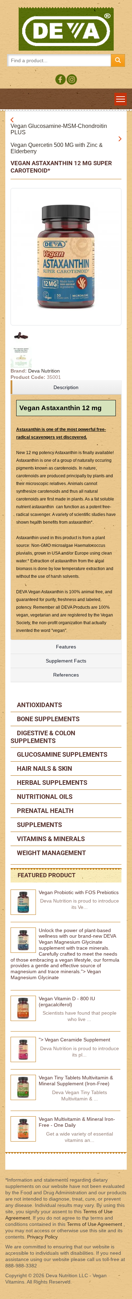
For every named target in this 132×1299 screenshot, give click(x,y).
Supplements (38, 824)
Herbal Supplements (51, 782)
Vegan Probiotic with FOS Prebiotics (79, 892)
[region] (66, 387)
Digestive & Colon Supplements (43, 736)
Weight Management (50, 853)
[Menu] (120, 99)
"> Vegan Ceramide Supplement (74, 1039)
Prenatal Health (44, 810)
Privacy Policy (42, 1237)
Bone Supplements (47, 719)
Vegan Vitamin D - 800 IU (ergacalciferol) (67, 1001)
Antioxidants (38, 705)
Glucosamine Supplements (61, 754)
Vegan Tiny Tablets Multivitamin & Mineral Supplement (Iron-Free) (76, 1080)
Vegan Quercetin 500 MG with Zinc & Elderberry (57, 148)
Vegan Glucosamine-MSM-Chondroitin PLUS (59, 129)
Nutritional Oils (44, 796)
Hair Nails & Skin (43, 768)
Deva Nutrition (44, 371)
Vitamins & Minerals (50, 838)
